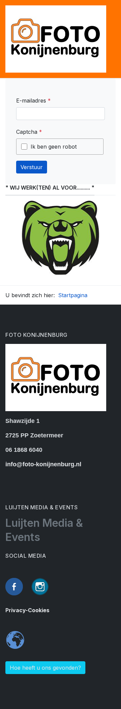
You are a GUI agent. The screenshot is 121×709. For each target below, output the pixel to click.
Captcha (29, 131)
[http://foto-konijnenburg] (55, 38)
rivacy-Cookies (29, 610)
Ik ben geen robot (54, 146)
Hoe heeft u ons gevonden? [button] (45, 667)
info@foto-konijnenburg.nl (43, 464)
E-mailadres (33, 100)
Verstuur (32, 167)
